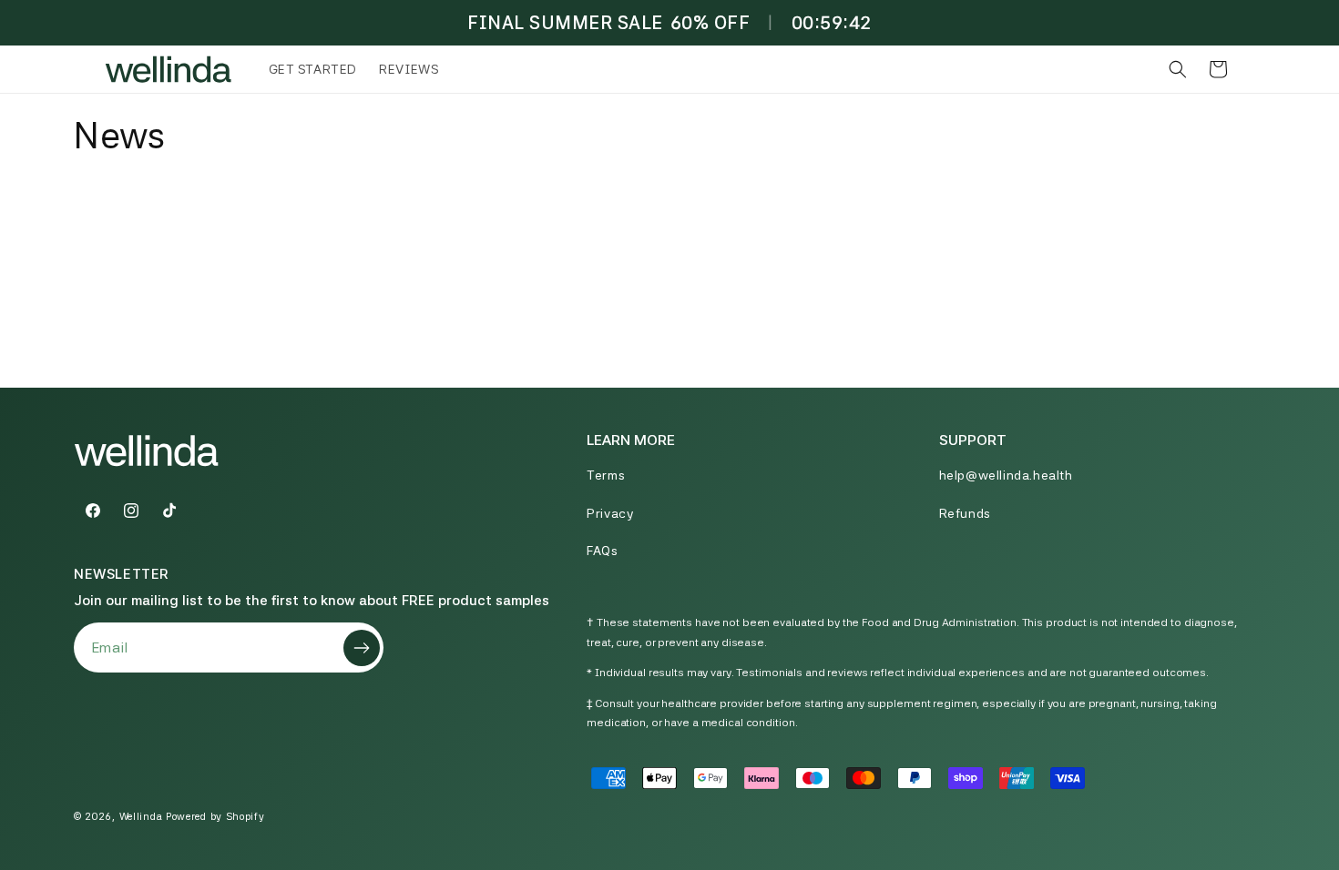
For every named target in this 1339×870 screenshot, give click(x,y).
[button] (1178, 69)
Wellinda (141, 817)
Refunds (965, 513)
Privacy (610, 513)
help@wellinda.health (1006, 476)
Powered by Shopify (215, 817)
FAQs (602, 550)
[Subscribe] (361, 648)
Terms (606, 476)
